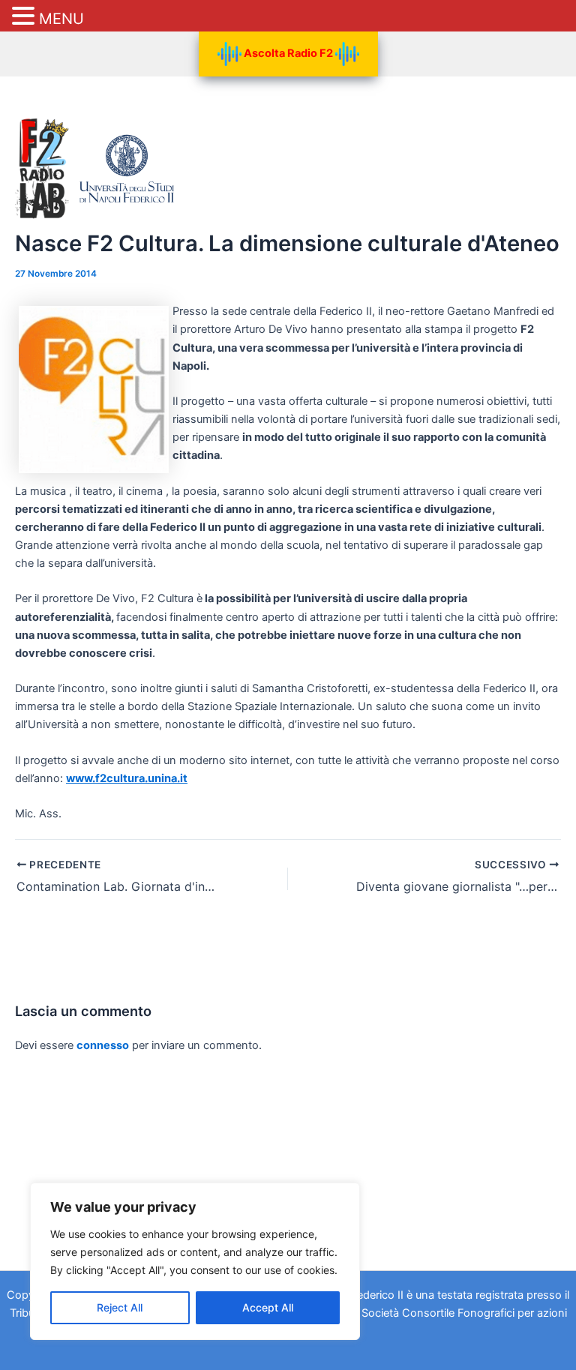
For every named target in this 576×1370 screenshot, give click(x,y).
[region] (195, 1261)
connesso (102, 1045)
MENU (61, 19)
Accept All (267, 1307)
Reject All (119, 1307)
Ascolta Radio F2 (288, 53)
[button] (25, 16)
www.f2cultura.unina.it (127, 778)
